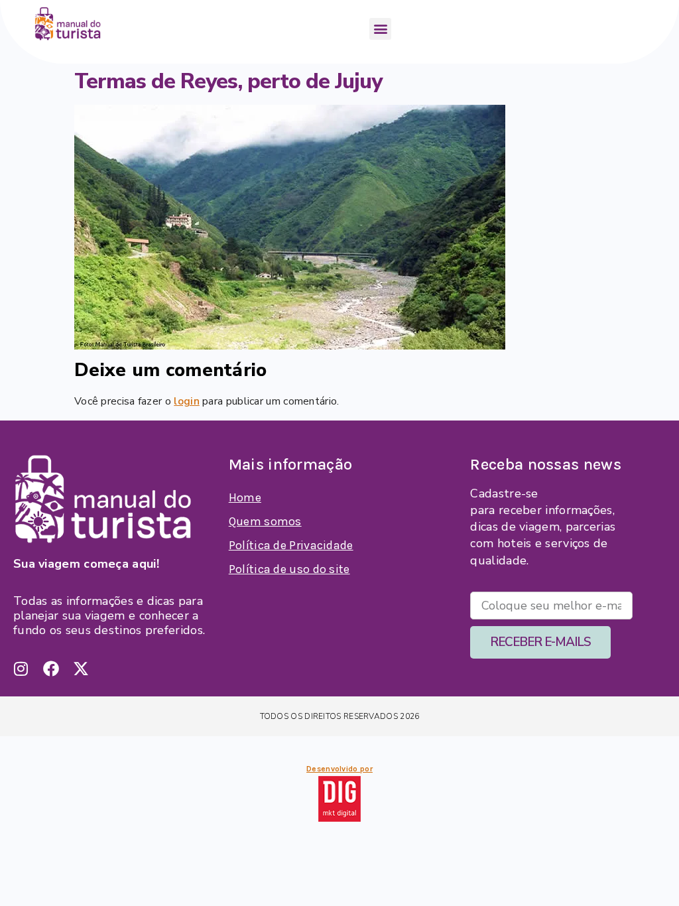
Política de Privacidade (291, 545)
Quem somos (265, 521)
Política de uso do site (289, 569)
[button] (380, 29)
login (187, 401)
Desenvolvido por (339, 768)
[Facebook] (51, 669)
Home (245, 497)
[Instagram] (21, 669)
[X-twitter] (81, 669)
